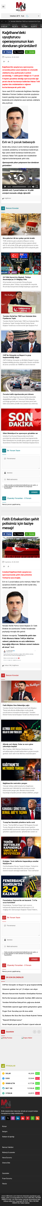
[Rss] (37, 1118)
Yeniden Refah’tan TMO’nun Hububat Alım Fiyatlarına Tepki (26, 21)
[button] (21, 178)
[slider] (19, 186)
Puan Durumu (7, 1178)
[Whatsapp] (32, 1118)
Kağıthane (8, 198)
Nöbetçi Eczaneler (8, 1152)
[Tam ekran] (37, 187)
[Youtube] (23, 1118)
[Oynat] (5, 187)
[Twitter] (8, 1118)
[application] (21, 178)
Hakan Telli (8, 665)
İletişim (4, 1131)
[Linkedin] (18, 1118)
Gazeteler (5, 1173)
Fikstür (4, 1184)
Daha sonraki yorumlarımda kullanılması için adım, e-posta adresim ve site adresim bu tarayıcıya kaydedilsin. (21, 486)
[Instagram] (13, 1118)
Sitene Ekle (6, 1163)
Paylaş (9, 52)
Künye (4, 1126)
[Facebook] (3, 1118)
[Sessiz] (33, 187)
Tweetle (20, 52)
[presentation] (35, 1032)
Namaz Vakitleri (7, 1147)
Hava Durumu (7, 1157)
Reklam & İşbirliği (8, 1137)
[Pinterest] (28, 1118)
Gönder (31, 52)
